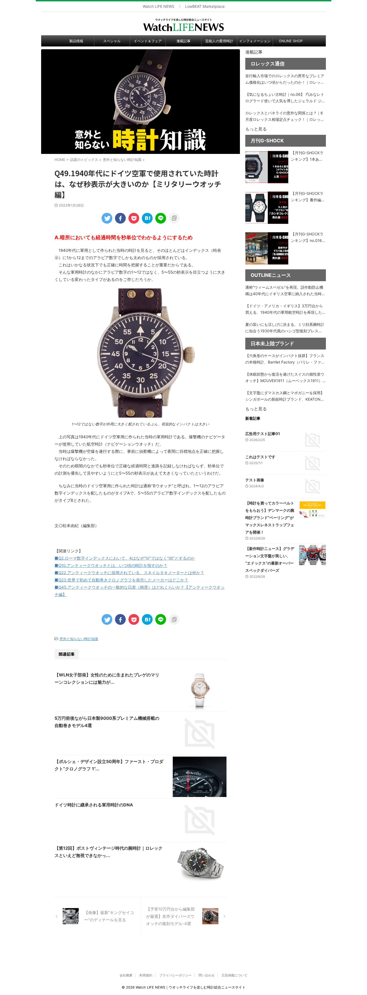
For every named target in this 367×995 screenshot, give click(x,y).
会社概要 (126, 975)
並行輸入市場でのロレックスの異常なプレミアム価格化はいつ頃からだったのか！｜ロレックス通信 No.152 (284, 79)
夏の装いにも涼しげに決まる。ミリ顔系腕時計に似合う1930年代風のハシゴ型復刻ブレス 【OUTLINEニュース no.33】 (284, 328)
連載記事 (183, 41)
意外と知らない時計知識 (79, 639)
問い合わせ (207, 975)
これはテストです (260, 456)
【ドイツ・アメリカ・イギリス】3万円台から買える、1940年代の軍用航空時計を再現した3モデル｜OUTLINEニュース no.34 (285, 310)
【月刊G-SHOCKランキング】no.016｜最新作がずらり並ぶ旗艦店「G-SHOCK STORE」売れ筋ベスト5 (308, 238)
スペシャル (112, 41)
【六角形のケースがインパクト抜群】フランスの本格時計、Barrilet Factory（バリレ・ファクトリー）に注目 (285, 359)
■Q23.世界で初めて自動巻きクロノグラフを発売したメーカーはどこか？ (121, 580)
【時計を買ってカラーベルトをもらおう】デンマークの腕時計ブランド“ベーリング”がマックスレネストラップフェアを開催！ (269, 517)
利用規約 (145, 975)
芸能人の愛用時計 (219, 41)
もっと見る (256, 129)
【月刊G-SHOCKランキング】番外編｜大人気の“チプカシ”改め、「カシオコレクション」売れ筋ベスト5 (308, 197)
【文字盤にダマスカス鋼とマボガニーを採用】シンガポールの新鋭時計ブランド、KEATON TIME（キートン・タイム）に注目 (284, 396)
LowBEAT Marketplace (205, 6)
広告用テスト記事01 (262, 433)
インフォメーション (255, 41)
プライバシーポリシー (175, 975)
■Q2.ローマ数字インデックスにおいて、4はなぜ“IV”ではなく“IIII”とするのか (125, 558)
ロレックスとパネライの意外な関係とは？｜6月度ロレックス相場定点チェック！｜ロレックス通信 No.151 (284, 117)
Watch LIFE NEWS (158, 6)
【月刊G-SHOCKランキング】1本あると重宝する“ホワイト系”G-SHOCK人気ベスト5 (308, 156)
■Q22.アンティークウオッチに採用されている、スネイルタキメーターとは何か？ (129, 572)
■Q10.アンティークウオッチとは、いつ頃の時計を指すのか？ (111, 565)
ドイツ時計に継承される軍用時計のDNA (94, 804)
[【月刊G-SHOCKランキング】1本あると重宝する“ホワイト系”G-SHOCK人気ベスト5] (266, 167)
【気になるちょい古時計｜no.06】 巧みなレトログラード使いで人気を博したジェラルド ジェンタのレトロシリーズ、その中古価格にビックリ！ (285, 98)
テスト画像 (254, 480)
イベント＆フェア (148, 41)
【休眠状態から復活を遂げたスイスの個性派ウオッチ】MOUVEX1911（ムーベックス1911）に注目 (284, 378)
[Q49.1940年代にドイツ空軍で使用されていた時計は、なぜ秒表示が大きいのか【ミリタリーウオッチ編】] (147, 218)
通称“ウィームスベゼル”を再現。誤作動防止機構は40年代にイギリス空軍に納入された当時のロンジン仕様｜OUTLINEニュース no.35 (285, 291)
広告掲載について (234, 975)
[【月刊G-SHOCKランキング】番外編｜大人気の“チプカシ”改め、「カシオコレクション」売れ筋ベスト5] (266, 208)
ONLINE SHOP (291, 41)
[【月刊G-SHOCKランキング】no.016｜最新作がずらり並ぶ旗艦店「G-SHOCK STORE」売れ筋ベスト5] (266, 248)
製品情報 (76, 41)
